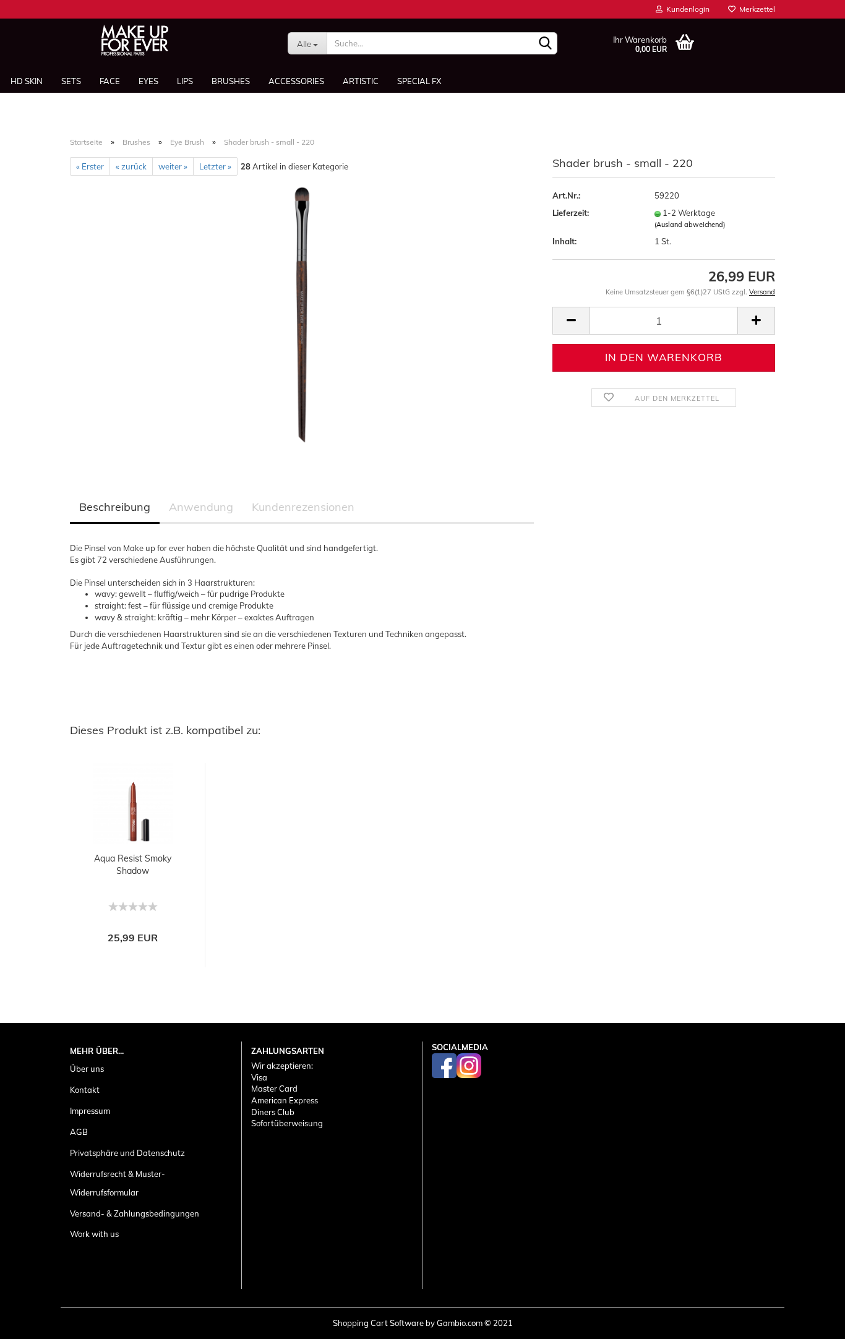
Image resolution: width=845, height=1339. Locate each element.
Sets (71, 81)
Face (110, 81)
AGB (79, 1132)
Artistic (361, 81)
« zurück (131, 166)
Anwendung (201, 507)
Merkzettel (755, 9)
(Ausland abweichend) (689, 224)
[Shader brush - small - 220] (302, 314)
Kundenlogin (686, 9)
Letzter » (215, 166)
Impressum (90, 1111)
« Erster (90, 166)
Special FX (419, 81)
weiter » (172, 166)
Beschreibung (114, 507)
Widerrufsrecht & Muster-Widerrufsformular (117, 1183)
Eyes (148, 81)
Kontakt (85, 1090)
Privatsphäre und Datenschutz (127, 1153)
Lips (185, 81)
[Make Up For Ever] (134, 40)
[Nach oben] (811, 1320)
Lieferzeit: (570, 213)
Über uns (87, 1069)
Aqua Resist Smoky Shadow (132, 864)
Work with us (94, 1234)
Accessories (296, 81)
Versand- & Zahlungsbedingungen (134, 1213)
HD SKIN (27, 81)
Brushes (231, 81)
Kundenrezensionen (303, 507)
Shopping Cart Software (378, 1323)
